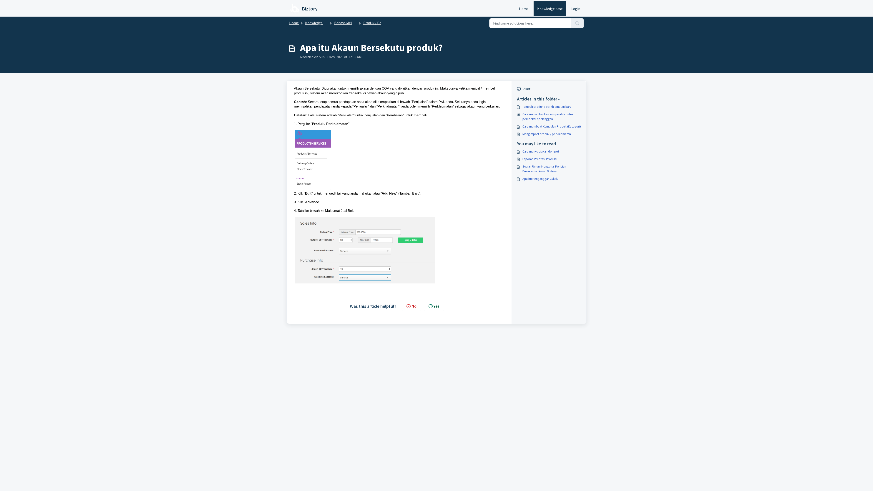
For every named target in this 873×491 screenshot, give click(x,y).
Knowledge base (550, 8)
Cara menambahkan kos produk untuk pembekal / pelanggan (547, 116)
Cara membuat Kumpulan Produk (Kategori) (551, 126)
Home (524, 8)
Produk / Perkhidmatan (381, 22)
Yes (436, 306)
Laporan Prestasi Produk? (539, 159)
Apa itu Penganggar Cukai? (540, 179)
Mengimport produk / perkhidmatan (546, 134)
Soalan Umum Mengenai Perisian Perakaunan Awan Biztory (544, 168)
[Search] (577, 23)
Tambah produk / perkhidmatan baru (547, 107)
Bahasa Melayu (345, 22)
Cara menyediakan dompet (540, 151)
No (413, 306)
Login (575, 8)
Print (526, 89)
